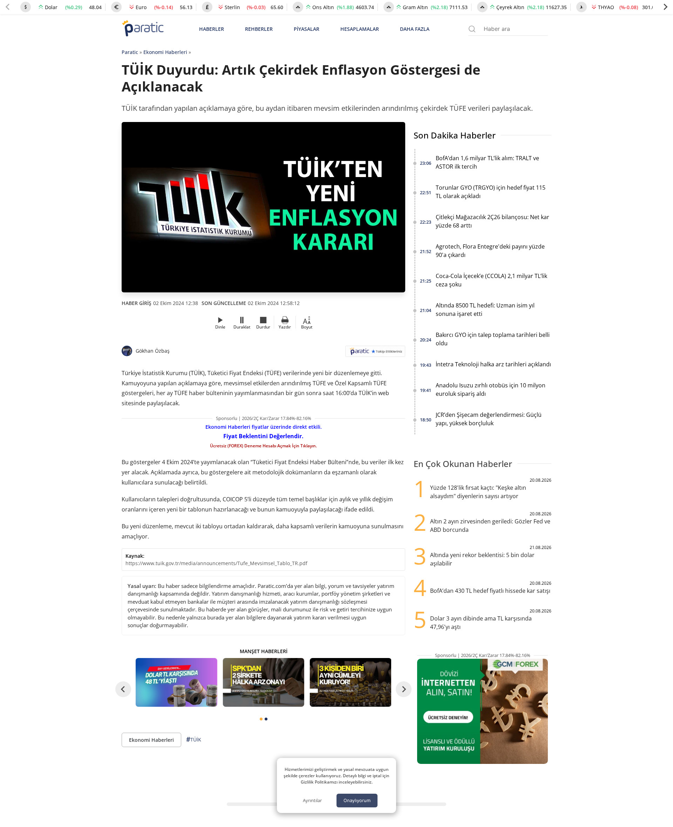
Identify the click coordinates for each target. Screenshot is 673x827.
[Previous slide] (7, 7)
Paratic (130, 52)
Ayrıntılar (312, 800)
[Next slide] (665, 7)
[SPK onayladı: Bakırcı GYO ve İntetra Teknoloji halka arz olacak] (263, 682)
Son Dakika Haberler (455, 135)
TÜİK (193, 739)
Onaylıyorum (357, 800)
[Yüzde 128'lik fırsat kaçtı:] (350, 682)
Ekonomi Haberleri (165, 52)
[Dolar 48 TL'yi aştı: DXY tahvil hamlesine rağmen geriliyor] (176, 682)
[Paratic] (143, 29)
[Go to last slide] (123, 689)
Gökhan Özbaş (153, 350)
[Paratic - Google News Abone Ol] (375, 353)
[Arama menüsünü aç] (472, 29)
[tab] (261, 719)
